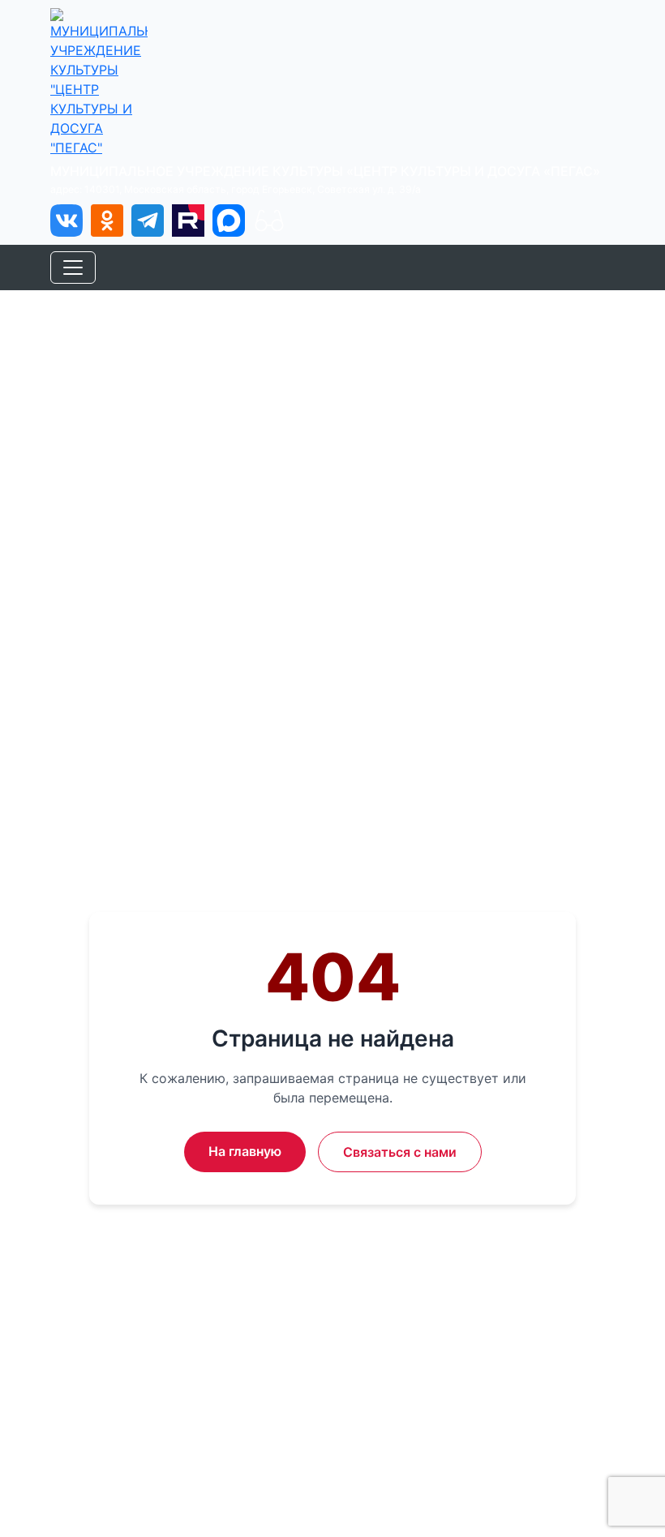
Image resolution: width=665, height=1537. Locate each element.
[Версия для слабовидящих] (269, 220)
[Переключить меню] (73, 267)
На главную (244, 1151)
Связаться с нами (400, 1152)
